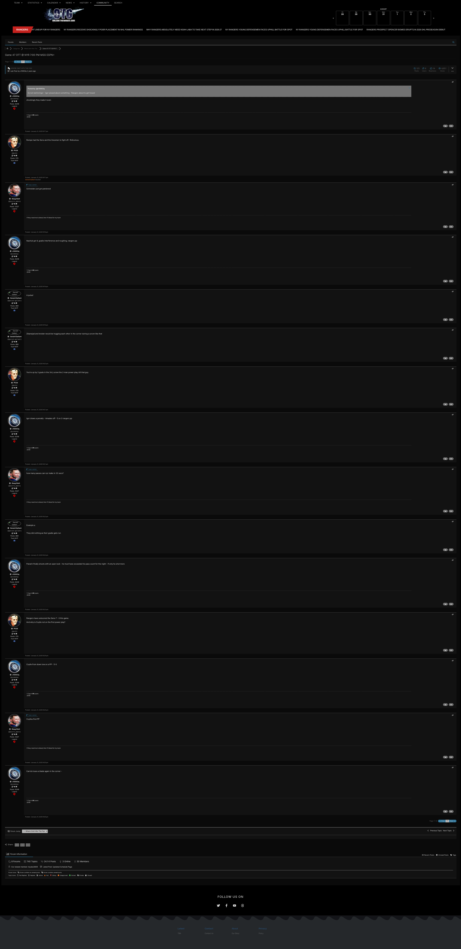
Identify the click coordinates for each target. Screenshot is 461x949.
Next (27, 62)
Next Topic (448, 831)
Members (22, 42)
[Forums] (7, 48)
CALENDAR (52, 3)
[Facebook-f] (226, 905)
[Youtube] (234, 905)
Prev (18, 62)
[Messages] (16, 101)
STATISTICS (33, 3)
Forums (10, 42)
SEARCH (118, 3)
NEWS (69, 3)
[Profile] (12, 101)
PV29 (16, 150)
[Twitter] (218, 905)
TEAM (17, 3)
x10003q (23, 71)
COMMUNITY (103, 3)
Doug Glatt (16, 199)
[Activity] (14, 101)
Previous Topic (435, 831)
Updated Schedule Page (62, 867)
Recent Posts (37, 42)
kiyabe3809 (33, 867)
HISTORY (84, 3)
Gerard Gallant (30, 179)
